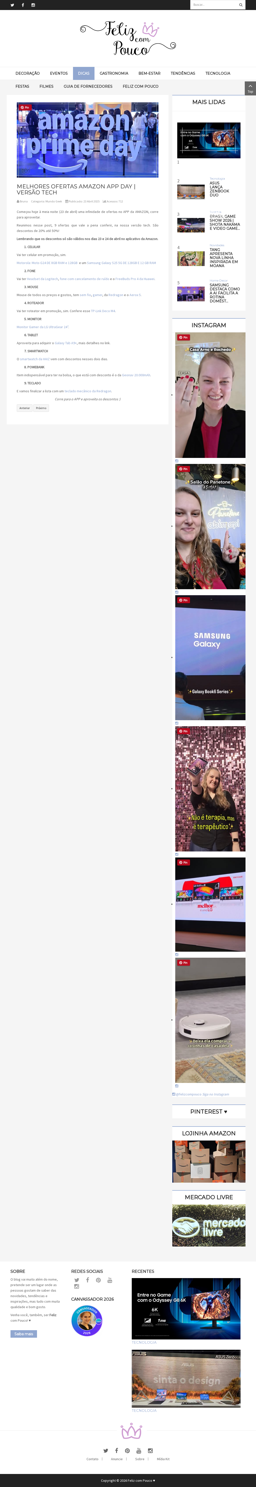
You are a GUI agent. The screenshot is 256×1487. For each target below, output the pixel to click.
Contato (92, 1459)
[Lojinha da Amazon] (209, 1161)
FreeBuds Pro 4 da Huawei (135, 279)
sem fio (85, 295)
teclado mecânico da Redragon (87, 391)
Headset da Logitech (42, 279)
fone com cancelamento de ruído (84, 279)
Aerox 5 (135, 295)
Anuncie (117, 1459)
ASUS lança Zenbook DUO (219, 189)
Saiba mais (23, 1334)
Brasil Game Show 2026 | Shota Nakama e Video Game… (225, 222)
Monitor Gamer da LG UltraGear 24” (42, 327)
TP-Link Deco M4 (103, 311)
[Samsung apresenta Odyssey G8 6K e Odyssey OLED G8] (208, 140)
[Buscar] (241, 5)
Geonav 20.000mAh (136, 375)
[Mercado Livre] (209, 1225)
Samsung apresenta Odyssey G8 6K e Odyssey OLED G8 (208, 212)
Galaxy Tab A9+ (66, 343)
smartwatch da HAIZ (35, 359)
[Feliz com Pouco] (128, 38)
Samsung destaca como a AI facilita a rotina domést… (225, 293)
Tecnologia (144, 1342)
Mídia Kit (163, 1459)
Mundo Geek (54, 201)
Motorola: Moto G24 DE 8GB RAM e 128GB (47, 263)
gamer (97, 295)
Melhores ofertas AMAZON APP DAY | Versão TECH (76, 189)
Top (250, 91)
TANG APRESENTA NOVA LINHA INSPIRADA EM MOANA (224, 257)
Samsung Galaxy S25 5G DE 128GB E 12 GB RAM (121, 263)
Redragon (115, 295)
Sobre (139, 1459)
